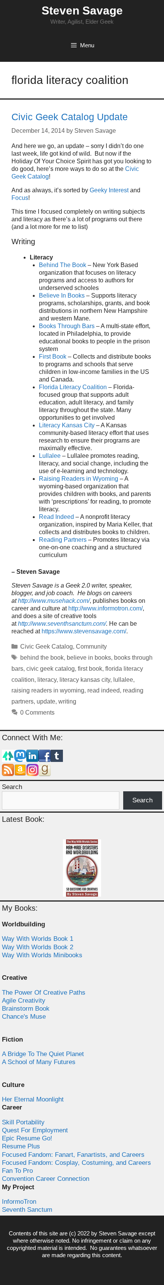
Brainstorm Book (26, 1008)
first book (90, 668)
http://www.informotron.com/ (105, 608)
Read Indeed (56, 517)
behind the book (42, 657)
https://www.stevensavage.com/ (84, 631)
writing (67, 701)
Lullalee (50, 455)
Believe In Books (62, 295)
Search (12, 787)
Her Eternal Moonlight (33, 1099)
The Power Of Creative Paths (43, 992)
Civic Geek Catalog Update (69, 116)
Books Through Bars (67, 326)
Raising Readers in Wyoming (78, 478)
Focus (19, 198)
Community (91, 646)
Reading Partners (63, 539)
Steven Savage (82, 10)
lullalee (123, 679)
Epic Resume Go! (27, 1138)
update (46, 701)
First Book (52, 356)
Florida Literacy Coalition (73, 387)
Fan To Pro (17, 1170)
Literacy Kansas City (67, 425)
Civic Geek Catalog (46, 646)
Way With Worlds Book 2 (37, 947)
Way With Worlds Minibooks (42, 955)
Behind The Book (62, 265)
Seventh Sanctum (27, 1209)
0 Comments (37, 712)
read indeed (103, 690)
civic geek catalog (50, 668)
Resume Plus (21, 1146)
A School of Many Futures (39, 1062)
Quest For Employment (35, 1130)
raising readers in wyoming (47, 690)
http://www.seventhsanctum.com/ (62, 623)
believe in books (89, 657)
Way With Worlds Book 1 (37, 938)
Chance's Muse (24, 1016)
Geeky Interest (109, 190)
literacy (46, 679)
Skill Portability (23, 1122)
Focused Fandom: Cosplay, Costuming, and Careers (76, 1162)
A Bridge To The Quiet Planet (43, 1054)
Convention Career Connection (45, 1178)
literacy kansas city (84, 679)
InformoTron (19, 1201)
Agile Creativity (23, 1000)
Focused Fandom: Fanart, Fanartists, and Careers (73, 1154)
